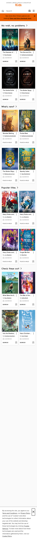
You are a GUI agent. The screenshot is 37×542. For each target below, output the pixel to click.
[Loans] (29, 11)
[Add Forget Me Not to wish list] (33, 261)
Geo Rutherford (26, 174)
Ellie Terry (24, 255)
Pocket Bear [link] (24, 133)
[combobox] (14, 11)
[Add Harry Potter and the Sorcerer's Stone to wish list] (16, 223)
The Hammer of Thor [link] (9, 52)
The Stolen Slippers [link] (9, 171)
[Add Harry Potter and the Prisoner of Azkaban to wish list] (16, 261)
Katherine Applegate (27, 55)
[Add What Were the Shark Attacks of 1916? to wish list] (16, 304)
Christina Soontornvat (10, 336)
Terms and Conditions (9, 513)
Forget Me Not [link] (25, 252)
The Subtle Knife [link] (8, 90)
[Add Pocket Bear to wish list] (33, 142)
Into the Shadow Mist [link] (9, 333)
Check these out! (10, 268)
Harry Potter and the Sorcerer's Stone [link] (9, 214)
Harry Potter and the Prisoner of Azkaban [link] (9, 252)
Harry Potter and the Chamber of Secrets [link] (26, 214)
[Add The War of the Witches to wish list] (33, 304)
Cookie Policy (7, 536)
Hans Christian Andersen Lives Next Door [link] (26, 333)
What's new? (8, 106)
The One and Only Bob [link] (26, 52)
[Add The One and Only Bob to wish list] (33, 61)
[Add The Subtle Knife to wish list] (16, 99)
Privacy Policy (25, 513)
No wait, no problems (13, 25)
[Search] (2, 11)
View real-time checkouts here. (20, 18)
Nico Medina (7, 298)
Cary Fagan (25, 336)
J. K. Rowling (7, 217)
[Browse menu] (34, 11)
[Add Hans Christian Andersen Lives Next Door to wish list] (33, 342)
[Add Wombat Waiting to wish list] (16, 142)
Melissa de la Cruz (9, 174)
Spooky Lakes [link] (24, 171)
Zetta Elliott (25, 298)
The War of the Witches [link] (26, 295)
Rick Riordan (7, 55)
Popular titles (8, 187)
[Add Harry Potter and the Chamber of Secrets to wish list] (33, 223)
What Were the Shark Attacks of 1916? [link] (9, 295)
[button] (16, 52)
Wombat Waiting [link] (8, 133)
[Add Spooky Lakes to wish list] (33, 180)
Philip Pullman (8, 93)
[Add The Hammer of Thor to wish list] (16, 61)
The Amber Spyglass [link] (26, 90)
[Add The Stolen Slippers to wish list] (16, 180)
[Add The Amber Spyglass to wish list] (33, 99)
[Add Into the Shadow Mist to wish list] (16, 342)
